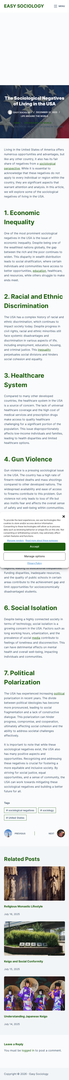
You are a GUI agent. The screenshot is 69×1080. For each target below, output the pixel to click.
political (59, 693)
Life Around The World (34, 116)
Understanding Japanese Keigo (25, 1016)
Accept (34, 546)
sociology (47, 810)
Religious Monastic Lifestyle (23, 906)
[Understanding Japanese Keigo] (34, 993)
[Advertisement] (34, 48)
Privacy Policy (34, 563)
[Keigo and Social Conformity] (34, 938)
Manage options (34, 556)
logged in (28, 1050)
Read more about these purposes (41, 540)
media (36, 638)
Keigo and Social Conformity (23, 961)
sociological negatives (20, 810)
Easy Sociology (24, 6)
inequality (44, 349)
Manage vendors (15, 540)
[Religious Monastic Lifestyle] (34, 883)
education (39, 270)
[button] (63, 516)
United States (15, 817)
